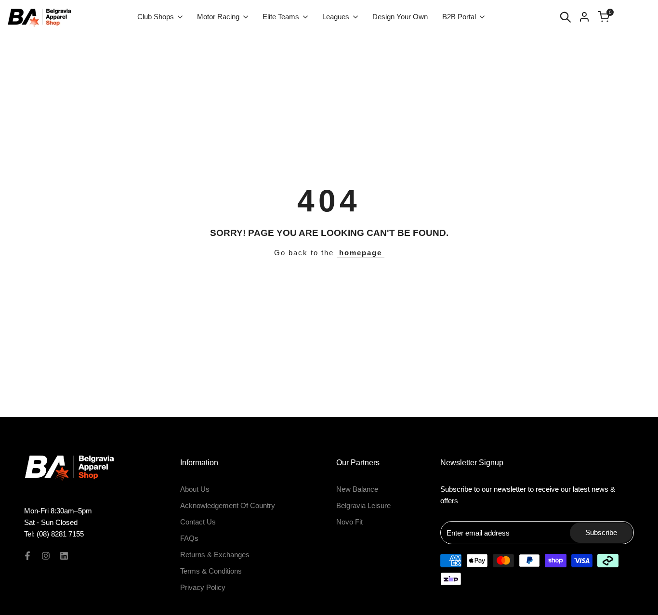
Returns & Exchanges (215, 554)
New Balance (357, 489)
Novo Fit (349, 522)
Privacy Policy (202, 587)
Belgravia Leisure (363, 505)
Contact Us (198, 522)
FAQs (189, 538)
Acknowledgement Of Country (227, 505)
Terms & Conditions (211, 571)
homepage (360, 253)
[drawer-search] (565, 17)
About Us (195, 489)
